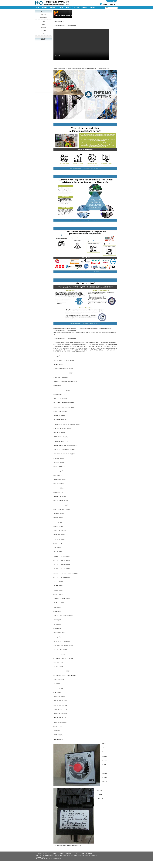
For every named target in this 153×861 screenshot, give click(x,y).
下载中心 (75, 853)
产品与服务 (52, 7)
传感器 (43, 21)
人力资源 (76, 7)
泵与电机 (44, 30)
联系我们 (84, 7)
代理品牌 (54, 853)
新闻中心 (68, 7)
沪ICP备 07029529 (40, 857)
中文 (109, 1)
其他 (44, 34)
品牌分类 (60, 7)
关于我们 (47, 853)
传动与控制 (43, 27)
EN (113, 1)
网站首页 (40, 853)
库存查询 (92, 7)
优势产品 (61, 853)
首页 (37, 7)
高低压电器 (43, 14)
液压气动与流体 (43, 18)
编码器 (43, 24)
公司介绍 (44, 7)
